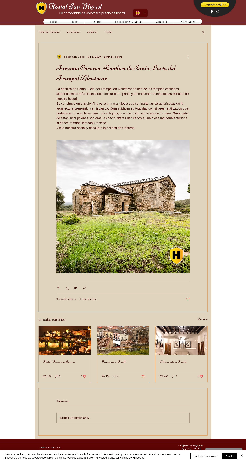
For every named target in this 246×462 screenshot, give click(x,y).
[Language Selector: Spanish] (140, 13)
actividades (73, 31)
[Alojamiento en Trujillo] (181, 340)
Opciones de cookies (205, 456)
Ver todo (203, 319)
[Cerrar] (242, 456)
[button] (203, 32)
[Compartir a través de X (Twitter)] (67, 288)
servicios (92, 31)
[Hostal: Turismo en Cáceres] (65, 340)
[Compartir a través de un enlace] (84, 288)
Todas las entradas (49, 31)
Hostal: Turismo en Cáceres (59, 361)
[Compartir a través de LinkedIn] (75, 288)
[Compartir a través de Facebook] (58, 288)
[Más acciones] (187, 57)
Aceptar (229, 456)
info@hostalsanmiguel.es (190, 445)
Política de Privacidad (50, 447)
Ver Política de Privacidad (129, 457)
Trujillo (108, 31)
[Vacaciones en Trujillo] (123, 340)
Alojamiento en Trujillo (173, 361)
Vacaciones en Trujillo (114, 361)
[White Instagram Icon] (217, 11)
